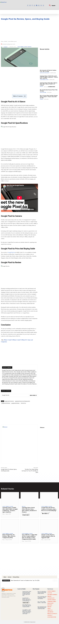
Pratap (42, 512)
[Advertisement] (29, 31)
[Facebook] (27, 5)
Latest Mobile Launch (12, 41)
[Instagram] (30, 5)
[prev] (54, 580)
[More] (37, 90)
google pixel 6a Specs (15, 403)
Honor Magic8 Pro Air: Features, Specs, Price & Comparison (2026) (8, 536)
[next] (56, 580)
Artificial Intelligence (44, 72)
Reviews (29, 46)
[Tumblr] (39, 5)
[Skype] (36, 5)
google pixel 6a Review (6, 403)
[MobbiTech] (7, 590)
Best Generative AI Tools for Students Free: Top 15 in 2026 (48, 71)
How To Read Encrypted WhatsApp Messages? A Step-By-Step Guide (42, 607)
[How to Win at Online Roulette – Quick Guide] (35, 603)
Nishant (42, 427)
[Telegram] (34, 90)
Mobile (5, 41)
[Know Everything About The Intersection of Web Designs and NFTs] (35, 593)
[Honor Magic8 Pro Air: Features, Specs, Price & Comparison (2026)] (10, 525)
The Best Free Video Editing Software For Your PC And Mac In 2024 (30, 471)
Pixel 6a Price (23, 403)
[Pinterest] (32, 5)
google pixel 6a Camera (9, 401)
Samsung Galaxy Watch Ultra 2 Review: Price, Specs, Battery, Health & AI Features (48, 84)
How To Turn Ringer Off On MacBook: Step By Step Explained (42, 597)
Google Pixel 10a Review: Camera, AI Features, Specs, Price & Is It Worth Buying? (48, 509)
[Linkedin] (24, 90)
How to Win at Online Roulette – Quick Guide (42, 602)
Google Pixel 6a (11, 252)
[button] (51, 5)
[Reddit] (34, 5)
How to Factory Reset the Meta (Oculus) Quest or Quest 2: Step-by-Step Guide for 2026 (49, 96)
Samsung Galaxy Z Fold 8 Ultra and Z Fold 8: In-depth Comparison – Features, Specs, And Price (49, 77)
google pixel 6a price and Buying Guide (22, 401)
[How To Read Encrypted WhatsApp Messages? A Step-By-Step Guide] (35, 608)
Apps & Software (43, 92)
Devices (41, 86)
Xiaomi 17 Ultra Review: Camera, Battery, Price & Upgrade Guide (48, 536)
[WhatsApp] (43, 5)
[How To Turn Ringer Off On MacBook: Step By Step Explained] (35, 598)
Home (2, 41)
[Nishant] (2, 47)
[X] (41, 5)
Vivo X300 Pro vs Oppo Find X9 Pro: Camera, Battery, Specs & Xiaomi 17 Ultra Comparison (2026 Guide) (27, 611)
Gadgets (41, 99)
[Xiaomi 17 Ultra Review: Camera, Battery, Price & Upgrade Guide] (49, 525)
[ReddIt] (27, 90)
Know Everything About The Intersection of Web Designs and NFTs (42, 592)
